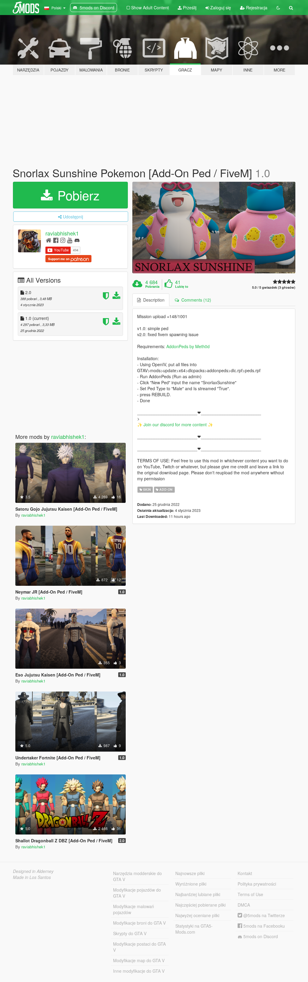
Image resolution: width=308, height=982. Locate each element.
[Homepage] (48, 240)
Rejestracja (256, 8)
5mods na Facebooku (263, 926)
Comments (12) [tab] (195, 300)
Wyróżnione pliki (190, 884)
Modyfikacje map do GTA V (139, 960)
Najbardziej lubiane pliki (197, 894)
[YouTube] (69, 240)
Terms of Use (250, 894)
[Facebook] (56, 240)
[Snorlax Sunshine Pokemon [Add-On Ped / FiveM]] (213, 227)
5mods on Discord (260, 936)
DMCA (244, 905)
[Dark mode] (278, 7)
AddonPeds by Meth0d (188, 346)
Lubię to (181, 286)
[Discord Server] (77, 240)
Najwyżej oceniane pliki (197, 915)
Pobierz (77, 195)
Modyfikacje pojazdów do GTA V (137, 893)
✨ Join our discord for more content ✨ (175, 424)
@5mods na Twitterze (263, 915)
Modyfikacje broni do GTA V (139, 923)
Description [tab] (153, 300)
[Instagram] (63, 240)
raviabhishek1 (62, 233)
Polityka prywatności (257, 884)
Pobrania (152, 286)
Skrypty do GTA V (129, 933)
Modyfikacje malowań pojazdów (133, 909)
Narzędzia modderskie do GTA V (137, 876)
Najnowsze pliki (190, 873)
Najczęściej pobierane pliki (200, 905)
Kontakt (245, 873)
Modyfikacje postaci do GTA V (139, 947)
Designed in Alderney (33, 871)
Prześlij (189, 8)
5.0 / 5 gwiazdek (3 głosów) (273, 287)
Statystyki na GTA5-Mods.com (194, 929)
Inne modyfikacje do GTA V (139, 971)
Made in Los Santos (32, 877)
